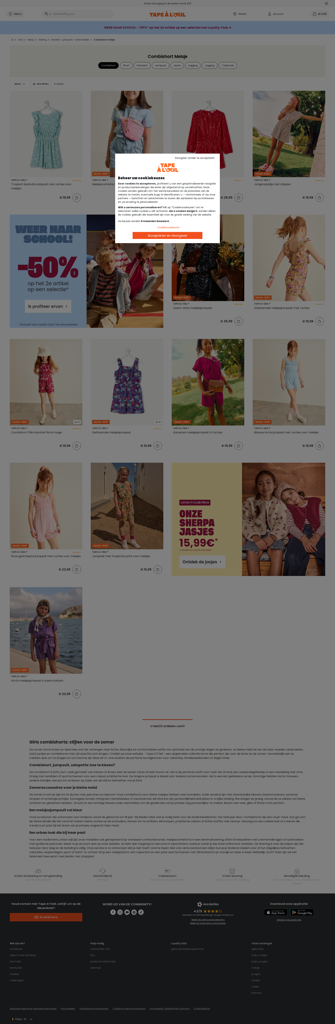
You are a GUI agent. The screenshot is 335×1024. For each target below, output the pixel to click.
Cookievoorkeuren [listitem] (168, 227)
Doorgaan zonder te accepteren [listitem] (195, 158)
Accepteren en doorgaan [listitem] (167, 235)
